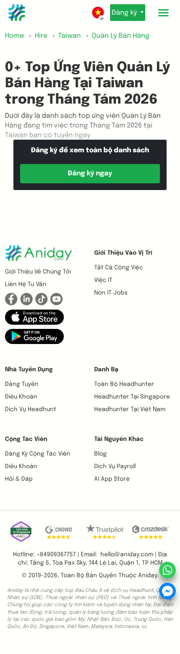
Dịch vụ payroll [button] (115, 466)
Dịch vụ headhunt (30, 409)
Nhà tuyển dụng (29, 370)
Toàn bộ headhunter (124, 384)
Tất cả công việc (118, 268)
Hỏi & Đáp (19, 479)
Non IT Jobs (111, 293)
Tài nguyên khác (119, 439)
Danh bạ (106, 370)
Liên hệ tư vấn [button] (25, 284)
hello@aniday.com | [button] (128, 555)
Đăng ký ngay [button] (90, 173)
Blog (100, 454)
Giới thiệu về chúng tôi (38, 272)
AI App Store (112, 479)
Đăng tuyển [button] (22, 384)
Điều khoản (21, 397)
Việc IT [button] (103, 280)
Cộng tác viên (26, 439)
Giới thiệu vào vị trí (123, 253)
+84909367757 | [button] (57, 555)
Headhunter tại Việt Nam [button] (129, 409)
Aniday (147, 575)
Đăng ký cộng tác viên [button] (37, 454)
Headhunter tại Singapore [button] (132, 397)
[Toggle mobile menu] (163, 12)
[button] (34, 317)
